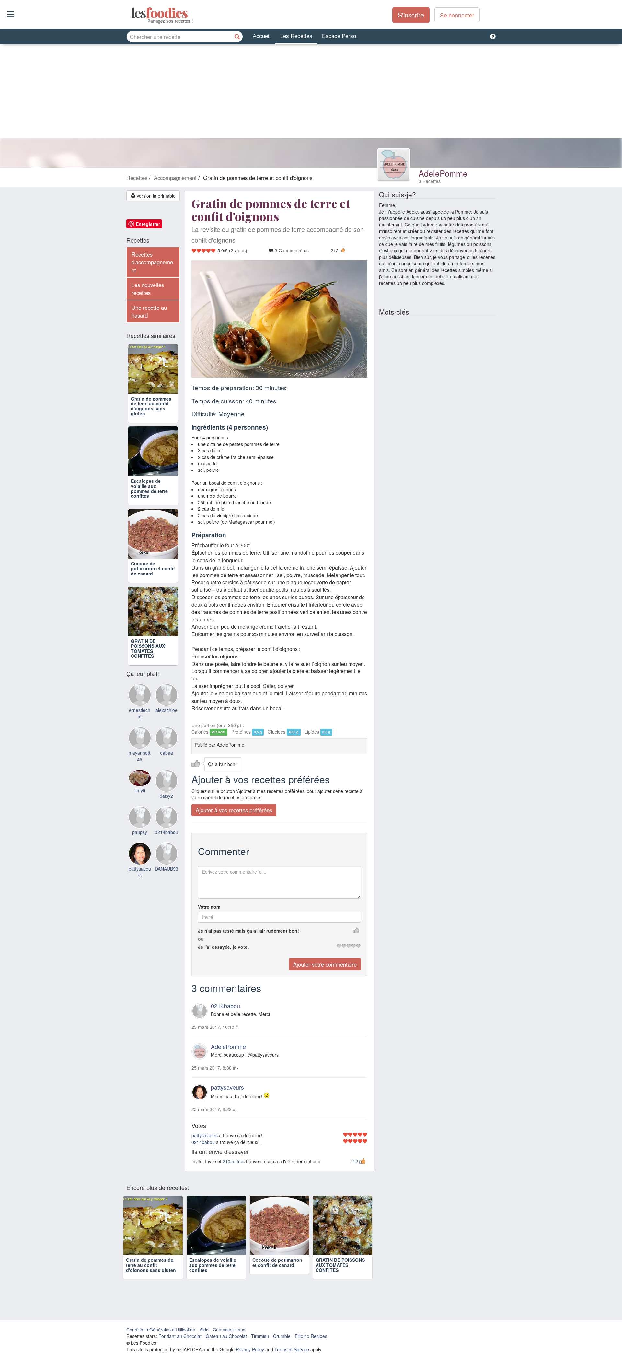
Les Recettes (296, 36)
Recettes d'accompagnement (152, 262)
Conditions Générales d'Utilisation (160, 1329)
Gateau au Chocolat (226, 1336)
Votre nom (209, 906)
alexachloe (167, 710)
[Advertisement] (311, 93)
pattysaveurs (227, 1087)
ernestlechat (139, 713)
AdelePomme (443, 173)
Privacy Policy (250, 1349)
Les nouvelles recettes (148, 288)
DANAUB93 (166, 868)
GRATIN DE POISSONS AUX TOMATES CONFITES (148, 648)
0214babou (225, 1006)
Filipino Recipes (311, 1336)
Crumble (282, 1336)
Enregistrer (148, 224)
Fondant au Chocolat (180, 1336)
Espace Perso (339, 36)
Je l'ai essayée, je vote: (223, 947)
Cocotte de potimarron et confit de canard (153, 568)
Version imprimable (155, 195)
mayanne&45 (140, 755)
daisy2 (166, 796)
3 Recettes (430, 181)
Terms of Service (291, 1349)
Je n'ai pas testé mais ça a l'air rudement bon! (248, 930)
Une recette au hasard (149, 311)
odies (132, 13)
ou (201, 938)
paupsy (139, 832)
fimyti (139, 790)
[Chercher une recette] (237, 36)
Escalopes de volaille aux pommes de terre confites (149, 488)
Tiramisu (260, 1336)
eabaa (166, 752)
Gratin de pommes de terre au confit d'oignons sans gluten (151, 406)
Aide (204, 1329)
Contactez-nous (229, 1329)
